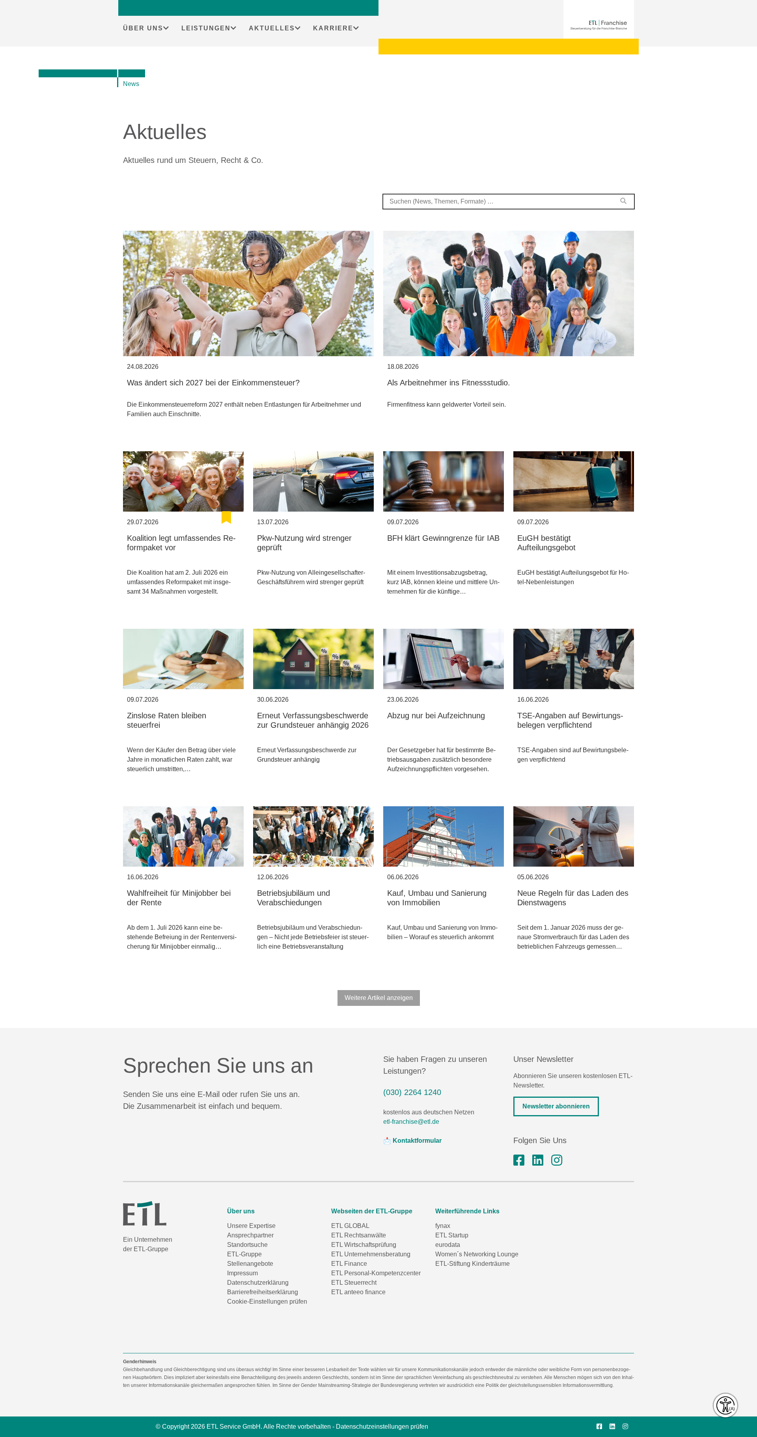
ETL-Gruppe (244, 1254)
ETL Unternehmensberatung (370, 1254)
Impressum (242, 1273)
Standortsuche (247, 1244)
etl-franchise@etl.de (411, 1121)
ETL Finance (349, 1263)
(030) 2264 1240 (412, 1092)
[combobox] (508, 201)
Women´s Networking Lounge (476, 1254)
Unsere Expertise (251, 1225)
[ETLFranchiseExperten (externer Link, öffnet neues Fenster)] (518, 1160)
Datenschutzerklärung (258, 1282)
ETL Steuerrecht (354, 1282)
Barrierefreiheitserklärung (262, 1292)
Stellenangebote (250, 1263)
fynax (442, 1225)
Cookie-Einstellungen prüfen (267, 1301)
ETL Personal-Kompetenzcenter (376, 1273)
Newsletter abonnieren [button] (556, 1106)
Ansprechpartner (250, 1235)
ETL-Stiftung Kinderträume (472, 1263)
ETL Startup (451, 1235)
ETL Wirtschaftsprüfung (363, 1244)
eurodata (447, 1244)
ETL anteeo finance (358, 1292)
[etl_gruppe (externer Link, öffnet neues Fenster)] (556, 1160)
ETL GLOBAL (350, 1225)
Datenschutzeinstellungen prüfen (382, 1426)
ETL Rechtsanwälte (358, 1235)
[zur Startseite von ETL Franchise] (599, 25)
